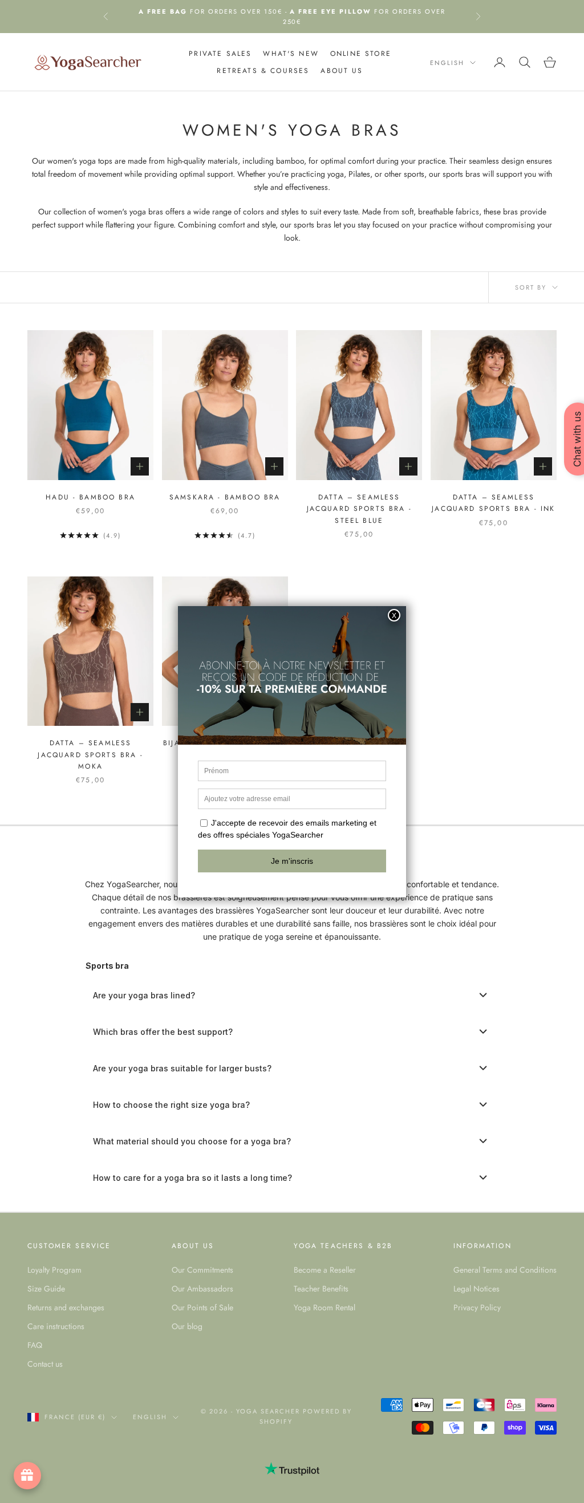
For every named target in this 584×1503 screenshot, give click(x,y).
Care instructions (55, 1326)
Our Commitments (202, 1269)
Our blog (187, 1326)
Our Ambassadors (202, 1288)
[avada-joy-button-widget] (27, 1475)
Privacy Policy (477, 1307)
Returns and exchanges (65, 1307)
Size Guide (46, 1288)
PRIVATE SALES (220, 53)
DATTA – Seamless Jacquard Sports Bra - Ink (493, 503)
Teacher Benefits (321, 1288)
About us (342, 71)
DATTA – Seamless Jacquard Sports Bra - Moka (90, 754)
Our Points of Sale (202, 1307)
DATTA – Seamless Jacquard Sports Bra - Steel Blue (359, 509)
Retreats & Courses (263, 71)
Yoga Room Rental (324, 1307)
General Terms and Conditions (505, 1269)
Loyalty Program (54, 1269)
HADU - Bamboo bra (90, 497)
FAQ (34, 1345)
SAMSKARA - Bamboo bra (224, 497)
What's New (291, 53)
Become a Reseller (325, 1269)
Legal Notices (476, 1288)
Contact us (45, 1364)
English (447, 62)
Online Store (360, 53)
